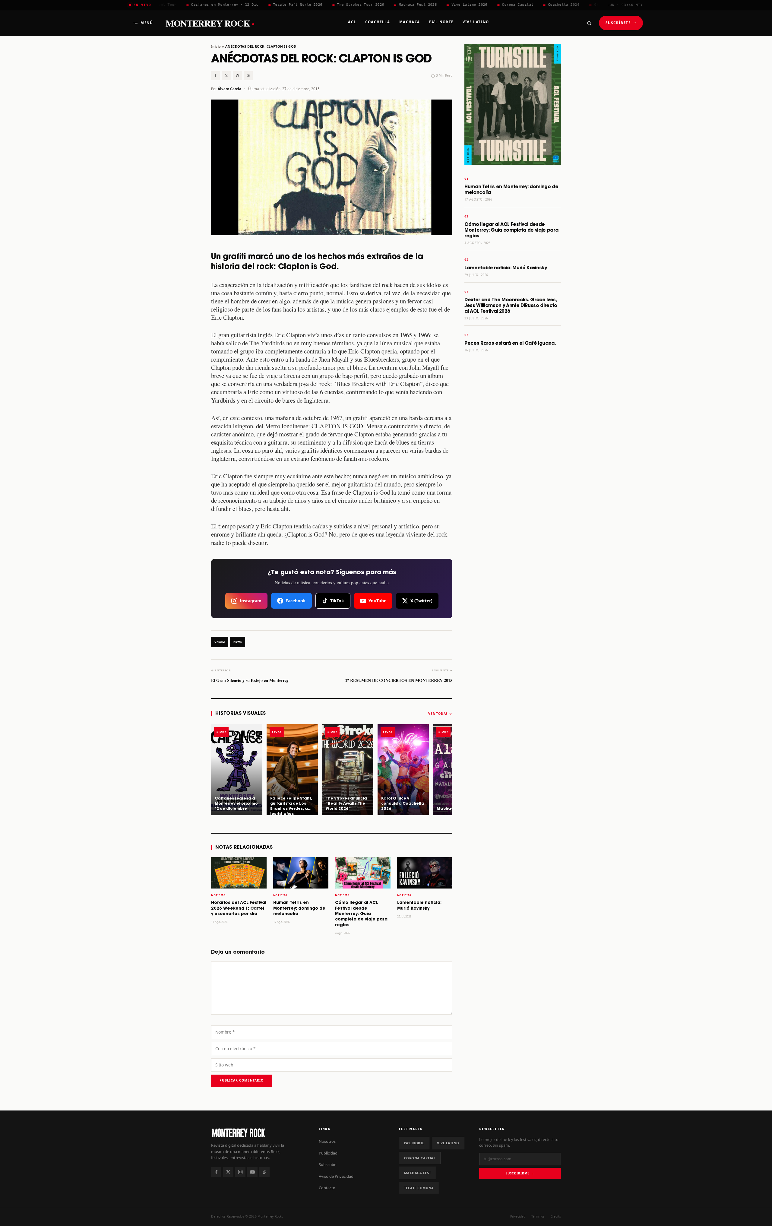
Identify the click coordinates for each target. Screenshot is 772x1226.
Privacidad (517, 1216)
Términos (538, 1216)
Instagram (250, 600)
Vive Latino (448, 1143)
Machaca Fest (417, 1173)
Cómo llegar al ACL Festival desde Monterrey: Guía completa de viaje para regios (361, 914)
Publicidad (328, 1153)
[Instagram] (240, 1172)
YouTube (377, 600)
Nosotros (327, 1141)
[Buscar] (589, 23)
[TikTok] (264, 1172)
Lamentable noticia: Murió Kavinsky (505, 268)
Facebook (296, 600)
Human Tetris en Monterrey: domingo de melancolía (299, 908)
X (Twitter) (421, 600)
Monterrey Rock (210, 23)
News (237, 642)
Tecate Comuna (419, 1188)
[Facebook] (216, 1172)
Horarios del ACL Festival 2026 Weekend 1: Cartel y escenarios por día (238, 908)
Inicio (216, 46)
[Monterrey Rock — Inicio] (259, 1132)
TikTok (337, 600)
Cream (219, 642)
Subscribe (327, 1164)
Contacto (327, 1187)
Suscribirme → (520, 1173)
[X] (228, 1172)
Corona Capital (420, 1158)
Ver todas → (440, 713)
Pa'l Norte (414, 1143)
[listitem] (236, 769)
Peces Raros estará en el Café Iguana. (510, 343)
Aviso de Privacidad (336, 1176)
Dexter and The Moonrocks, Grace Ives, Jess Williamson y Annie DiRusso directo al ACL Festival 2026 (510, 305)
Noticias (218, 895)
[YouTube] (252, 1172)
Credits (556, 1216)
